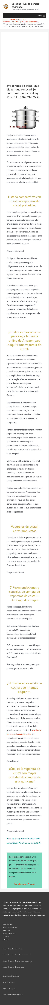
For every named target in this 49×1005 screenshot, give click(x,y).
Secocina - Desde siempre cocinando (25, 5)
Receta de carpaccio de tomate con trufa (17, 955)
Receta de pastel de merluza (12, 949)
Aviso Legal (6, 930)
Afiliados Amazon (9, 933)
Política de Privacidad (10, 927)
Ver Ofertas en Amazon (24, 883)
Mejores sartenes (8, 982)
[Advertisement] (24, 58)
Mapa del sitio (8, 924)
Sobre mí (6, 940)
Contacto (6, 936)
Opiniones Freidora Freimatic (13, 994)
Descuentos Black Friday (11, 976)
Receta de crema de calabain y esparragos (17, 961)
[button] (39, 15)
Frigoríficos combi (9, 988)
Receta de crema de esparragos (13, 967)
